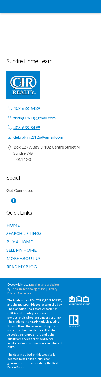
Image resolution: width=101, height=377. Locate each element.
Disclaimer (24, 293)
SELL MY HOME (21, 249)
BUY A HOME (19, 241)
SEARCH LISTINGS (23, 233)
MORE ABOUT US (23, 258)
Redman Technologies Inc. (28, 289)
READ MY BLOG (21, 266)
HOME (13, 225)
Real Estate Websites (45, 284)
